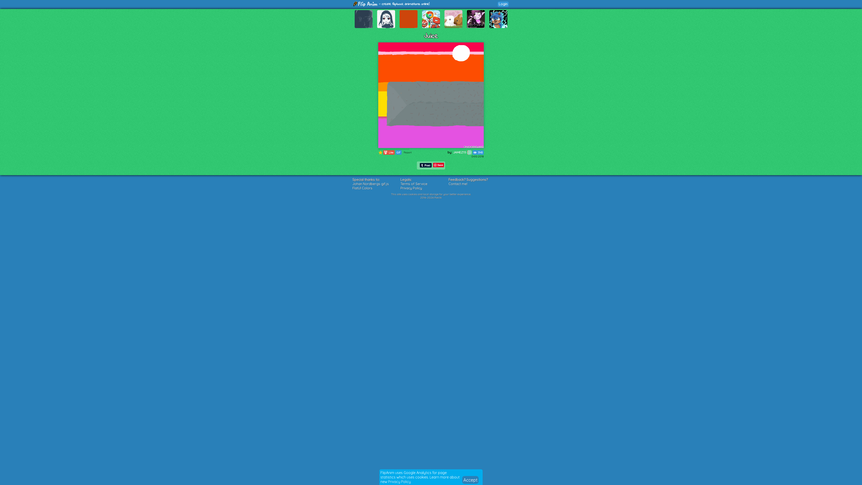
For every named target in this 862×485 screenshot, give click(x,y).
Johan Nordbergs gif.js (370, 184)
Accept (470, 480)
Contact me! (458, 184)
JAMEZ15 (460, 152)
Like (389, 152)
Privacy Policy (399, 481)
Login (503, 4)
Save (440, 165)
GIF (398, 152)
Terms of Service (413, 184)
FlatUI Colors (362, 188)
